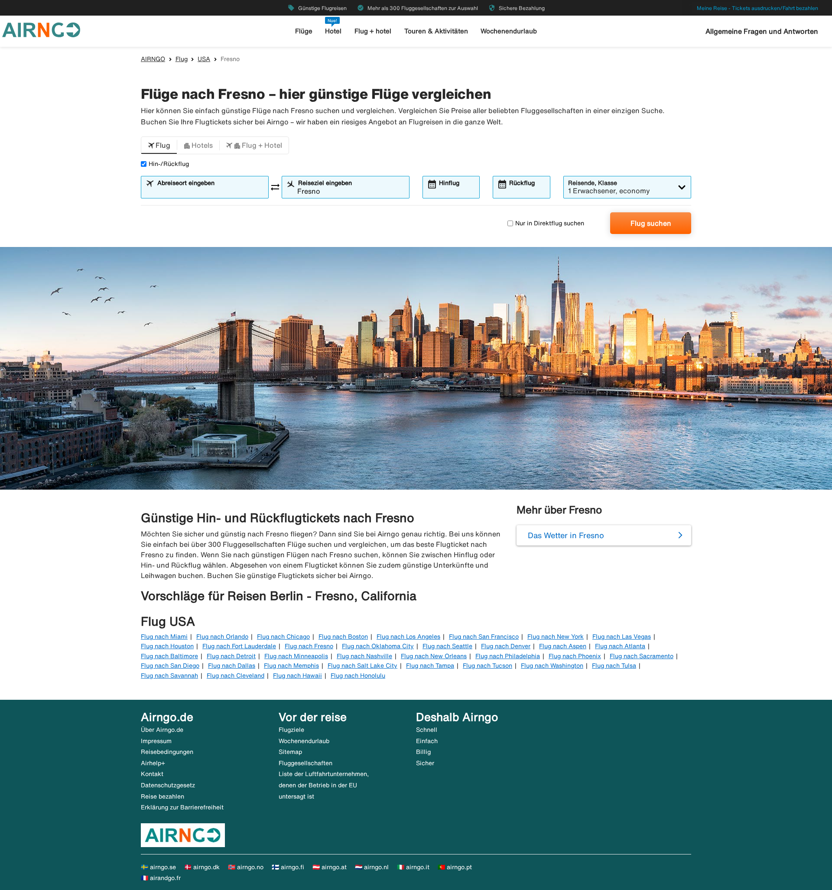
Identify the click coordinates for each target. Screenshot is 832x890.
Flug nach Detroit (231, 656)
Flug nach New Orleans (434, 656)
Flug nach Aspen (562, 646)
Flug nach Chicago (283, 636)
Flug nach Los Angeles (408, 636)
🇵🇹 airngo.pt (455, 867)
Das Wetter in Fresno (566, 535)
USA (204, 59)
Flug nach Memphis (291, 666)
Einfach (427, 741)
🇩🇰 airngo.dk (202, 867)
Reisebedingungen (167, 752)
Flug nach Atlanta (620, 646)
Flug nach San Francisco (484, 636)
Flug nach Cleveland (235, 675)
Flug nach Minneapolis (296, 656)
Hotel (333, 31)
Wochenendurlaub (509, 31)
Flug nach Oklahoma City (378, 646)
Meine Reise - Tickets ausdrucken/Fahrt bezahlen (757, 8)
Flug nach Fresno (309, 646)
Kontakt (152, 774)
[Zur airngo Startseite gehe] (41, 29)
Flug (182, 59)
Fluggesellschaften (305, 763)
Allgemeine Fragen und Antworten (761, 31)
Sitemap (290, 752)
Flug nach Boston (343, 636)
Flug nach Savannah (169, 675)
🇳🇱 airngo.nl (372, 867)
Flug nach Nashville (364, 656)
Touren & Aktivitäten (436, 31)
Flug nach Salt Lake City (362, 666)
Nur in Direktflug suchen (549, 223)
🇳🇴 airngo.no (245, 867)
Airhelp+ (153, 763)
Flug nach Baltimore (169, 656)
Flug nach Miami (164, 636)
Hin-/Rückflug (169, 164)
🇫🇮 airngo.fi (288, 867)
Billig (423, 752)
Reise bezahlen (162, 796)
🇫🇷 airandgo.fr (161, 878)
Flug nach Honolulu (358, 675)
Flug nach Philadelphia (507, 656)
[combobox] (210, 191)
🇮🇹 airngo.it (413, 867)
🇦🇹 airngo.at (329, 867)
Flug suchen (650, 223)
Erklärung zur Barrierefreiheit (182, 807)
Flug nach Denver (505, 646)
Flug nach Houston (167, 646)
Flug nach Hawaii (297, 675)
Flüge (303, 31)
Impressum (156, 741)
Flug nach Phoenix (575, 656)
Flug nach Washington (552, 666)
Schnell (426, 730)
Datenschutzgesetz (168, 785)
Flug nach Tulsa (614, 666)
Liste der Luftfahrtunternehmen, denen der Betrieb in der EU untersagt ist (324, 785)
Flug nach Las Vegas (621, 636)
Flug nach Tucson (487, 666)
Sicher (425, 763)
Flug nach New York (555, 636)
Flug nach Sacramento (641, 656)
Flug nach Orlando (222, 636)
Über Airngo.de (162, 730)
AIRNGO (153, 59)
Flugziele (291, 730)
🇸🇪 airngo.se (158, 867)
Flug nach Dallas (231, 666)
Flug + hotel (372, 31)
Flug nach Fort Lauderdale (239, 646)
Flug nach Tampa (430, 666)
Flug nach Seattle (447, 646)
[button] (159, 145)
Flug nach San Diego (170, 666)
